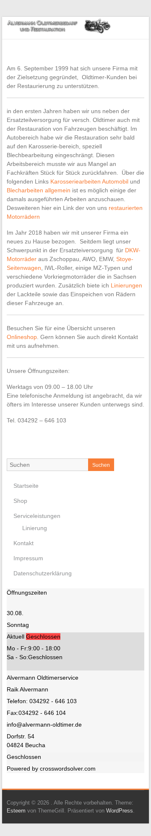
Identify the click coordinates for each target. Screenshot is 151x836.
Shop (20, 500)
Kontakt (23, 543)
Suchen (101, 465)
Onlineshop (22, 337)
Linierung (34, 528)
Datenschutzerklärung (42, 573)
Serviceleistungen (36, 515)
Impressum (28, 558)
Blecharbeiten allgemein (38, 190)
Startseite (26, 485)
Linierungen (126, 285)
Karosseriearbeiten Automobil (89, 181)
